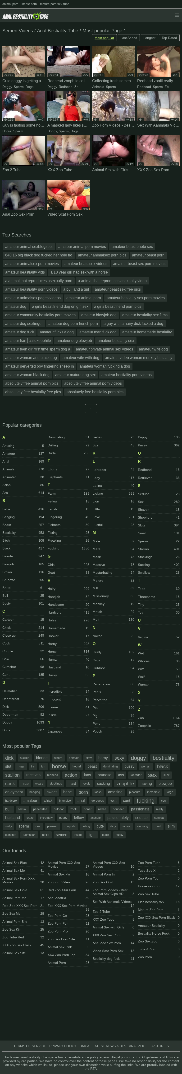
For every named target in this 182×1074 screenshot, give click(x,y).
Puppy (159, 437)
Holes (68, 620)
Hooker (68, 636)
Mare (113, 549)
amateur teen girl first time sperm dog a (37, 349)
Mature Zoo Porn (159, 910)
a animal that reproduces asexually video (112, 281)
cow (163, 800)
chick (48, 801)
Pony (113, 723)
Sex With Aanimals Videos (113, 902)
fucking (146, 800)
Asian (23, 485)
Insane (68, 707)
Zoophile (80, 87)
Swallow (159, 572)
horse (59, 766)
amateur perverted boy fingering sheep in (39, 366)
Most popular (104, 38)
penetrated (40, 809)
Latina (113, 485)
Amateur (23, 453)
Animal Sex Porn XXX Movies (23, 880)
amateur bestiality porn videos (126, 375)
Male (113, 541)
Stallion (159, 549)
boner (87, 809)
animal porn (10, 4)
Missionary (113, 596)
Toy (159, 612)
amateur (30, 801)
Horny (68, 644)
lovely (86, 783)
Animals (98, 87)
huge (21, 766)
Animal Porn (68, 963)
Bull (23, 595)
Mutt (113, 619)
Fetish (68, 509)
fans (87, 775)
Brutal (23, 588)
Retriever (159, 478)
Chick (23, 627)
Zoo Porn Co (68, 916)
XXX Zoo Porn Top (68, 955)
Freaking (68, 540)
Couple (23, 651)
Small (159, 533)
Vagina (159, 637)
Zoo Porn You (159, 878)
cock (10, 783)
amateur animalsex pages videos (33, 298)
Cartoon (23, 619)
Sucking (159, 565)
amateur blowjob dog (99, 315)
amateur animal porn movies (82, 247)
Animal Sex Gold (23, 890)
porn (83, 792)
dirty (113, 826)
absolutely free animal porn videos (93, 383)
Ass (23, 493)
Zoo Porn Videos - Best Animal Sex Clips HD (113, 892)
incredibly (46, 817)
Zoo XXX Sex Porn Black (159, 917)
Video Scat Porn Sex (113, 951)
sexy (119, 758)
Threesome (159, 597)
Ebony (68, 469)
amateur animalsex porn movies (32, 264)
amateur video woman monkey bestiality (138, 358)
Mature (113, 580)
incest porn (29, 4)
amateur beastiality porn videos (31, 289)
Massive (113, 565)
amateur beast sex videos (85, 264)
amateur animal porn (83, 298)
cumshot (10, 835)
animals (74, 758)
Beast (23, 525)
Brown (23, 572)
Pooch (113, 731)
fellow (79, 818)
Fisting (68, 533)
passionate (140, 809)
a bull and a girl (76, 289)
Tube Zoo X (159, 870)
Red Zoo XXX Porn (68, 890)
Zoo (168, 87)
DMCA (84, 1046)
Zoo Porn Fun (68, 923)
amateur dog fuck (19, 332)
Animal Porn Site (23, 921)
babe (67, 792)
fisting (86, 826)
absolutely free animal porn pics (32, 383)
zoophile (125, 783)
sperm (23, 826)
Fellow (68, 501)
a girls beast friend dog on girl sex (60, 306)
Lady (113, 478)
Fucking (68, 548)
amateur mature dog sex (75, 375)
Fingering (68, 517)
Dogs (29, 87)
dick (9, 758)
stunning (142, 826)
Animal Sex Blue (23, 863)
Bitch (23, 540)
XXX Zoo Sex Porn (113, 935)
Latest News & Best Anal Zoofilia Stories (131, 1046)
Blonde (23, 556)
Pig (113, 716)
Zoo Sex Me (23, 913)
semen (61, 835)
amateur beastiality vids (25, 272)
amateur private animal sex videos (104, 349)
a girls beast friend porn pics (117, 306)
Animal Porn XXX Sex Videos (113, 864)
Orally (113, 652)
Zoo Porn (159, 957)
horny (103, 758)
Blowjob (23, 564)
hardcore (11, 800)
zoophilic (70, 826)
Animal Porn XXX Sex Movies (68, 864)
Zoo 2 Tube (113, 911)
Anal (23, 461)
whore (58, 758)
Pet (113, 708)
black (162, 766)
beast (92, 766)
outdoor (59, 809)
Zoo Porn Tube (159, 863)
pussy (129, 766)
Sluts (159, 525)
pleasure (135, 792)
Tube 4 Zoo (159, 949)
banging (34, 792)
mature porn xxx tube (54, 4)
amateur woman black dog (27, 375)
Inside (68, 715)
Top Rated (169, 38)
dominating (110, 766)
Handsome (68, 604)
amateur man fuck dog (98, 332)
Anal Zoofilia (68, 898)
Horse (6, 131)
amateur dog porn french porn (73, 324)
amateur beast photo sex (132, 247)
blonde (42, 758)
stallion (12, 775)
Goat (68, 572)
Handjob (68, 597)
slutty (8, 826)
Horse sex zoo (159, 886)
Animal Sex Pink (68, 947)
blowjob (165, 783)
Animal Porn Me (23, 898)
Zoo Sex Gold (113, 882)
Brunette (23, 580)
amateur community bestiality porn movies (40, 315)
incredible (153, 792)
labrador (136, 775)
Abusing (23, 446)
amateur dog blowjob (74, 341)
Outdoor (113, 668)
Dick (23, 707)
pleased (52, 826)
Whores (159, 661)
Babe (23, 509)
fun (43, 766)
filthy (89, 758)
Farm (68, 493)
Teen (159, 589)
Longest (149, 38)
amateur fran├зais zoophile (28, 341)
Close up (23, 635)
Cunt (23, 675)
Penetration (113, 684)
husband (12, 818)
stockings (56, 783)
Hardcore (68, 612)
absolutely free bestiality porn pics (95, 392)
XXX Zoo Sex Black (23, 945)
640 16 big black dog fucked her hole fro (38, 255)
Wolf (159, 677)
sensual (159, 817)
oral (38, 826)
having (146, 783)
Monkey (113, 604)
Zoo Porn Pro (68, 931)
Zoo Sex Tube (159, 894)
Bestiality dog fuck (113, 958)
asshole (96, 817)
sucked (24, 758)
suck (166, 775)
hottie (45, 835)
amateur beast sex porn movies (139, 264)
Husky (68, 675)
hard (72, 783)
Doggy (7, 87)
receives (33, 775)
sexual (22, 809)
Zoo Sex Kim (23, 929)
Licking (113, 493)
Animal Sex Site (23, 953)
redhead (52, 775)
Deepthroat (23, 699)
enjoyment (14, 792)
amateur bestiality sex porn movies (136, 298)
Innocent (68, 699)
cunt (126, 801)
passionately (118, 818)
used (158, 826)
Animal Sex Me (23, 870)
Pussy (159, 445)
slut (8, 766)
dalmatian (29, 835)
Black (23, 548)
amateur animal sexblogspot (29, 247)
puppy (63, 817)
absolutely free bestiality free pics (33, 392)
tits (33, 766)
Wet (159, 653)
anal (81, 801)
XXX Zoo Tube (113, 919)
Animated (23, 477)
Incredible (68, 691)
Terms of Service (30, 1046)
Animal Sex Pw (68, 874)
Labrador (113, 470)
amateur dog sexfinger (24, 324)
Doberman (23, 714)
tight (92, 835)
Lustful (113, 525)
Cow (23, 659)
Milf (113, 588)
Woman (159, 684)
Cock (23, 643)
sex (152, 775)
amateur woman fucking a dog (105, 366)
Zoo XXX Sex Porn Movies (68, 906)
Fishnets (68, 525)
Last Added (128, 38)
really (159, 809)
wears (39, 783)
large (170, 792)
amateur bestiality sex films (145, 315)
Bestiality (23, 533)
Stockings (159, 557)
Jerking (113, 437)
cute (100, 826)
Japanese (68, 731)
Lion (113, 501)
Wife (159, 669)
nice (25, 783)
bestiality (163, 758)
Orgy (113, 660)
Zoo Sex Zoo (159, 941)
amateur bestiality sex (116, 341)
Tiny (159, 604)
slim (171, 826)
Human (68, 659)
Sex (159, 502)
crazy (30, 817)
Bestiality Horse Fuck (159, 933)
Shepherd (159, 517)
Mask (84, 131)
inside (78, 835)
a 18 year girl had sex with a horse (79, 272)
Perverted (113, 700)
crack (105, 835)
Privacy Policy (62, 1046)
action (71, 775)
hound (77, 766)
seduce (141, 818)
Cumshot (23, 667)
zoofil (73, 809)
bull (8, 809)
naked (102, 809)
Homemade (68, 628)
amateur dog (15, 306)
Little (113, 509)
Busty (23, 603)
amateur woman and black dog (31, 358)
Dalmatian (23, 691)
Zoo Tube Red (23, 937)
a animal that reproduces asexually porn (38, 281)
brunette (104, 775)
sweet (52, 792)
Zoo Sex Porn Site (68, 939)
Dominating (68, 437)
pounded (118, 809)
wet (113, 801)
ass (121, 775)
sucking (103, 783)
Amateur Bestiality (159, 925)
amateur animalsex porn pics (102, 255)
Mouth (113, 612)
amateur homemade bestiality (147, 332)
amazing (115, 792)
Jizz (113, 445)
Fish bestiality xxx (159, 902)
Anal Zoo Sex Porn (113, 943)
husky (119, 835)
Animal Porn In (113, 874)
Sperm (19, 87)
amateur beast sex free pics (118, 289)
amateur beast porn (148, 255)
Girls (68, 565)
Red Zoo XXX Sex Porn (23, 906)
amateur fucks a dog (57, 332)
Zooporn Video (68, 882)
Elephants (68, 477)
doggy (138, 758)
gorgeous (97, 800)
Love (113, 517)
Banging (23, 517)
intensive (65, 800)
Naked (113, 636)
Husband (68, 667)
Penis (113, 692)
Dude (68, 453)
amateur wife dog (153, 349)
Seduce (159, 494)
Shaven (159, 509)
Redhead (66, 87)
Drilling (68, 445)
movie (126, 826)
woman (145, 766)
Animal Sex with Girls (113, 927)
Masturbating (113, 572)
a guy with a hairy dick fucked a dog (133, 324)
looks (98, 792)
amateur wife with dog (81, 358)
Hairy (68, 589)
